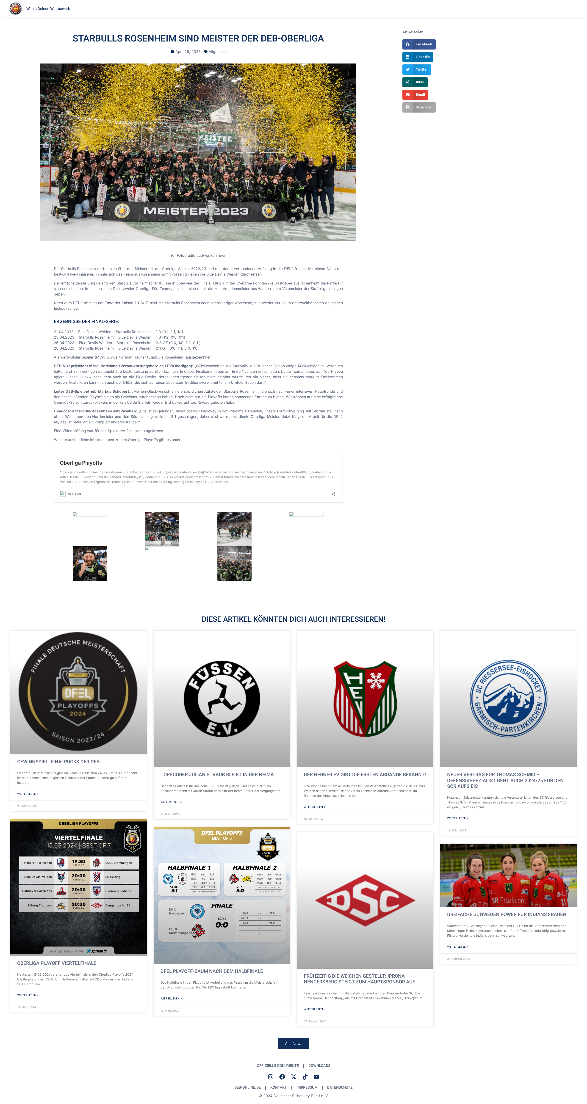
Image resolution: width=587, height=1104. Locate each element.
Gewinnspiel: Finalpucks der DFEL (59, 761)
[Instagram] (270, 1076)
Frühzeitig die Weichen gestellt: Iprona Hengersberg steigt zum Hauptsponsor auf (359, 979)
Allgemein (217, 51)
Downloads (319, 1065)
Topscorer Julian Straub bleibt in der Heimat (219, 774)
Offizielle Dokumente (278, 1065)
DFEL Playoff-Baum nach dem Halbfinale (212, 971)
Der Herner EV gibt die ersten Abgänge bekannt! (365, 774)
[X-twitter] (293, 1076)
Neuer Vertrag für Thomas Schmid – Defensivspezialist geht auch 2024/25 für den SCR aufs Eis (505, 780)
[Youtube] (316, 1076)
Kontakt (278, 1087)
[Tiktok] (305, 1076)
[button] (419, 44)
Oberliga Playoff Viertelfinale (56, 963)
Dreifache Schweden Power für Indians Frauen (506, 914)
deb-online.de (247, 1087)
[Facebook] (282, 1076)
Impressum (307, 1087)
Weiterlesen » (28, 793)
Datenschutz (340, 1087)
